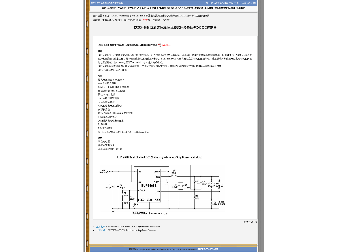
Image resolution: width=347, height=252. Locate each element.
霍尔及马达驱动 (222, 8)
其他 (233, 8)
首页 (107, 15)
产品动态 (121, 8)
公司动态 (112, 8)
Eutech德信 (126, 15)
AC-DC (179, 8)
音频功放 (199, 8)
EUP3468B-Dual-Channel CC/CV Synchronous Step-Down (134, 226)
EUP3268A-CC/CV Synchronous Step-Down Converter (132, 230)
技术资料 (151, 8)
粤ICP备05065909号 (208, 249)
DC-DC (171, 8)
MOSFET (188, 8)
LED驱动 (161, 8)
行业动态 (141, 8)
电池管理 (209, 8)
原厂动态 (131, 8)
